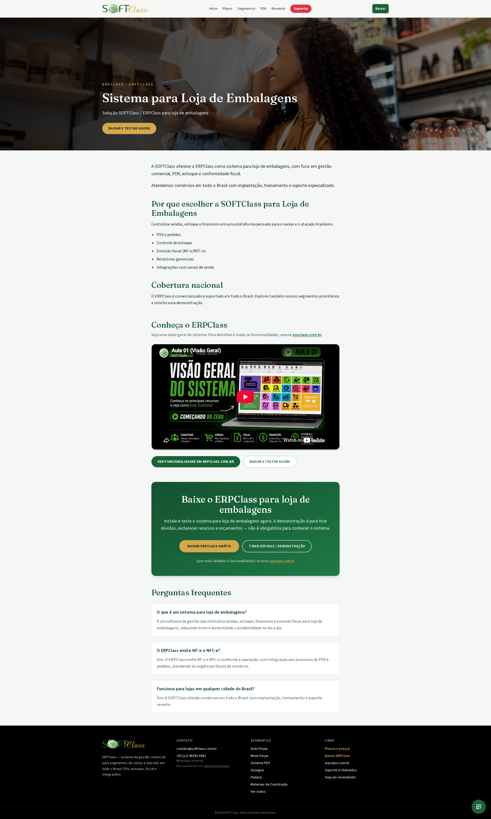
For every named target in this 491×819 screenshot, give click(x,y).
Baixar (380, 8)
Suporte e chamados (341, 770)
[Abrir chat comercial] (479, 807)
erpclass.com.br (307, 335)
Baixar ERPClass (337, 755)
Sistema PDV (260, 763)
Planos (227, 8)
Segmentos (246, 8)
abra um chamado (216, 766)
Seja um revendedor (340, 777)
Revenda (278, 8)
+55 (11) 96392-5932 (191, 755)
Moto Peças (260, 755)
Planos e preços (337, 748)
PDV (263, 8)
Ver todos (258, 791)
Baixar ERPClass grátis (209, 546)
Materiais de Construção (269, 784)
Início (213, 8)
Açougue (257, 770)
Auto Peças (259, 748)
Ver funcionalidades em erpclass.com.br (196, 461)
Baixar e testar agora (129, 128)
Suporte (301, 8)
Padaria (256, 777)
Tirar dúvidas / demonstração (277, 546)
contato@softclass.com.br (196, 748)
